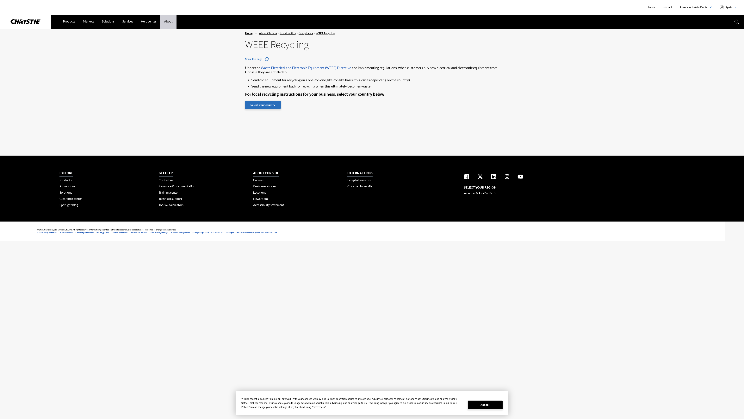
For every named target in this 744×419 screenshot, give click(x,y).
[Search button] (736, 21)
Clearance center (70, 198)
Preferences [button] (319, 407)
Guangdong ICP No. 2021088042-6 (208, 232)
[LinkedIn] (493, 177)
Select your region (480, 187)
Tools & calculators (171, 205)
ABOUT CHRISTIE (266, 173)
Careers (258, 180)
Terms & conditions (120, 232)
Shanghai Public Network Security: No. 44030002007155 (251, 232)
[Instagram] (507, 177)
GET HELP (166, 173)
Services (127, 21)
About (168, 21)
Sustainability (288, 33)
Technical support (170, 198)
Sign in (728, 7)
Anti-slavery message (159, 232)
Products (69, 21)
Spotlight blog (68, 205)
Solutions (108, 21)
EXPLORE (66, 173)
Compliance (306, 33)
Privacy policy (102, 232)
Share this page (253, 59)
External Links (360, 173)
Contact (667, 7)
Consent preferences (85, 232)
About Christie (268, 33)
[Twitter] (480, 177)
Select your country (263, 104)
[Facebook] (466, 177)
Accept (485, 404)
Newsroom (260, 198)
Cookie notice (66, 232)
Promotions (67, 186)
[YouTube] (520, 177)
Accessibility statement (268, 205)
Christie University (360, 186)
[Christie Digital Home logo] (25, 22)
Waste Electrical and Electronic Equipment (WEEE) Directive (306, 68)
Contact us (166, 180)
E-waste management (180, 232)
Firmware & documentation (177, 186)
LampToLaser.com (359, 180)
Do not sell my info (139, 232)
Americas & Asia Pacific (694, 7)
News (651, 7)
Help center (148, 21)
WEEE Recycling (325, 33)
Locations (259, 192)
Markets (88, 21)
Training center (169, 192)
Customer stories (264, 186)
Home (248, 33)
